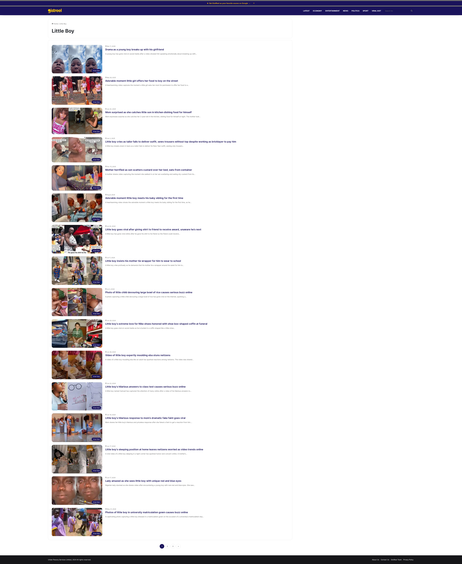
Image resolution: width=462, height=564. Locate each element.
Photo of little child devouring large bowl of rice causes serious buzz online (148, 292)
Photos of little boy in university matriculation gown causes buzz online (146, 512)
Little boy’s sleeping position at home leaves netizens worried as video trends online (154, 449)
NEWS (345, 11)
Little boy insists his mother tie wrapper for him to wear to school (143, 260)
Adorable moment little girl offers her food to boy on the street (141, 80)
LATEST (306, 11)
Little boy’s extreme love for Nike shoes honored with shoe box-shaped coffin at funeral (156, 323)
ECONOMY (317, 11)
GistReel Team (396, 560)
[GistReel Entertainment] (55, 11)
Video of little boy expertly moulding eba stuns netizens (137, 355)
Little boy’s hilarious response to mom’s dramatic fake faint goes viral (145, 418)
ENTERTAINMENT (332, 11)
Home (55, 24)
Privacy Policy (408, 560)
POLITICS (355, 11)
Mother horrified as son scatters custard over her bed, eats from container (148, 169)
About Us (375, 560)
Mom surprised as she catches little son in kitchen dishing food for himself (148, 112)
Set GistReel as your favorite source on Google (228, 3)
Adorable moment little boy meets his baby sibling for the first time (144, 198)
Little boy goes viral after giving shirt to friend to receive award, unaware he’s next (153, 229)
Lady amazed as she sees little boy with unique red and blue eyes (143, 480)
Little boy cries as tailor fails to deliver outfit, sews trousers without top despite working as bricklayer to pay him (170, 141)
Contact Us (385, 560)
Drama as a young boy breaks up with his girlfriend (134, 49)
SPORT (365, 11)
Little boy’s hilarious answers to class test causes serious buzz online (145, 386)
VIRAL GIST (376, 11)
